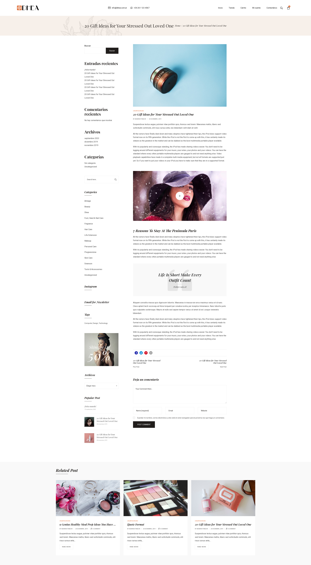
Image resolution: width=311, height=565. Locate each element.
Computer (88, 323)
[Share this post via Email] (150, 352)
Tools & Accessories (93, 269)
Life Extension (90, 235)
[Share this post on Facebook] (136, 352)
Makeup (87, 241)
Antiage (87, 201)
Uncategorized (90, 167)
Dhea (86, 212)
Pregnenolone (90, 252)
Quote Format (135, 524)
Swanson (88, 263)
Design (95, 323)
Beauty (87, 207)
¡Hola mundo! (90, 70)
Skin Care (88, 258)
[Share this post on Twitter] (141, 352)
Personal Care (90, 246)
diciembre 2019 (91, 142)
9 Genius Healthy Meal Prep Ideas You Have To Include (93, 524)
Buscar (87, 46)
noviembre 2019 (91, 145)
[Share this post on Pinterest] (146, 352)
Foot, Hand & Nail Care (93, 218)
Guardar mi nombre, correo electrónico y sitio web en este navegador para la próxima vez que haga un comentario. (181, 418)
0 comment (96, 529)
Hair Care (88, 229)
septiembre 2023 (91, 138)
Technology (103, 323)
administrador (140, 119)
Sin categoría (89, 163)
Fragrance (88, 224)
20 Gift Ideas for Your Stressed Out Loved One (107, 419)
